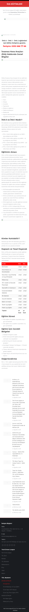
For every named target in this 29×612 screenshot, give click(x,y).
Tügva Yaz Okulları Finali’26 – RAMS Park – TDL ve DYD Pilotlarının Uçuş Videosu (18, 473)
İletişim (3, 573)
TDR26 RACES (16, 504)
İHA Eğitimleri (6, 583)
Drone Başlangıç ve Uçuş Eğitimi (11, 586)
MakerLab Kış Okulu (8, 601)
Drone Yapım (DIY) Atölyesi (10, 589)
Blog (3, 567)
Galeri (3, 570)
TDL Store (4, 555)
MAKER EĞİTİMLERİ (6, 595)
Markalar (4, 558)
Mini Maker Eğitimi (7, 598)
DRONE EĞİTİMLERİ (6, 580)
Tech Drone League (6, 552)
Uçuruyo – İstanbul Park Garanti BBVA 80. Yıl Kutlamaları (18, 453)
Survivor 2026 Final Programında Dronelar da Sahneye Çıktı (18, 425)
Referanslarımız (5, 564)
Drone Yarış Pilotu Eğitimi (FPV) (10, 592)
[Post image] (7, 381)
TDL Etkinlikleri (5, 561)
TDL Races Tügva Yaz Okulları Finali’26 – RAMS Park (18, 463)
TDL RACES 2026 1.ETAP (18, 510)
